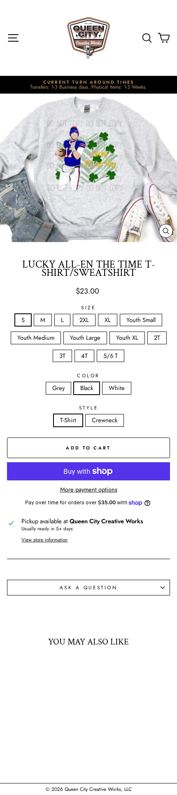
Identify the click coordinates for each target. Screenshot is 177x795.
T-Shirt (68, 420)
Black (86, 388)
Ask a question (88, 587)
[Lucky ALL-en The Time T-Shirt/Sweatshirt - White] (47, 757)
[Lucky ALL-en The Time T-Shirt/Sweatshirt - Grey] (29, 757)
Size (88, 307)
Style (88, 407)
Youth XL (127, 337)
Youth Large (85, 337)
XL (108, 320)
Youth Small (141, 320)
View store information (44, 539)
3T (62, 355)
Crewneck (104, 420)
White (117, 388)
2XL (84, 320)
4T (84, 355)
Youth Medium (35, 337)
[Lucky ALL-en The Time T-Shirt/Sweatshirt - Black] (38, 757)
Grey (58, 388)
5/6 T (110, 355)
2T (157, 337)
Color (88, 375)
